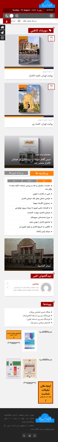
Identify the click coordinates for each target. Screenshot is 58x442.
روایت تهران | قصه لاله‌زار (41, 76)
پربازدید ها (42, 173)
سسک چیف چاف (32, 21)
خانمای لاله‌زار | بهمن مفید (39, 222)
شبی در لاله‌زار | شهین (41, 193)
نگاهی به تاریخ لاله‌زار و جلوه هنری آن (34, 226)
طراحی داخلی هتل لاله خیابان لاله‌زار (36, 198)
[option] (29, 152)
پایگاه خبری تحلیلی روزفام (39, 312)
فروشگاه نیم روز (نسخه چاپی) (38, 319)
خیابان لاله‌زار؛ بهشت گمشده (38, 212)
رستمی (35, 284)
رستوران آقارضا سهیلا (41, 203)
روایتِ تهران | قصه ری (42, 124)
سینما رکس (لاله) (43, 231)
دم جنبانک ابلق (12, 21)
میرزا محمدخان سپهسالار (40, 217)
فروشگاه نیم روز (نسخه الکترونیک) (36, 315)
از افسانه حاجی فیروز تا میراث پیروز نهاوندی (32, 208)
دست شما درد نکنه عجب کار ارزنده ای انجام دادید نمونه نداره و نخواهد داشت (26, 288)
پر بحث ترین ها (16, 173)
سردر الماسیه (44, 266)
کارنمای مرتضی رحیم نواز (40, 322)
